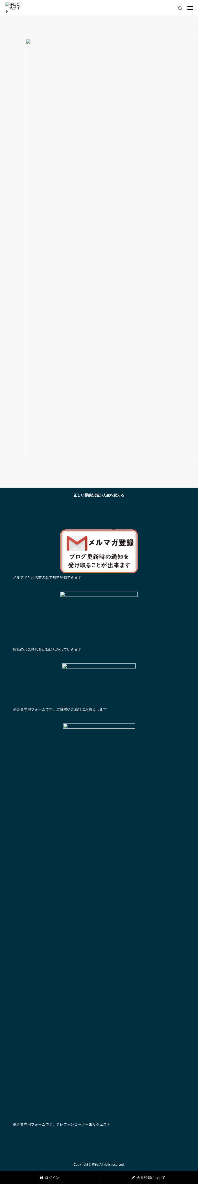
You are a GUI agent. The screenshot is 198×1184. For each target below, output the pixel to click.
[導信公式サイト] (14, 7)
